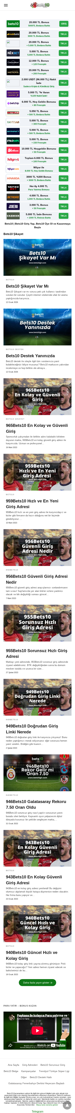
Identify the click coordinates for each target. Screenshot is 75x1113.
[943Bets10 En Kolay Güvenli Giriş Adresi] (37, 848)
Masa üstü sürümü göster (47, 1105)
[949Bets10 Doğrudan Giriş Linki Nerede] (37, 697)
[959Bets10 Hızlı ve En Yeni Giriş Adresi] (37, 472)
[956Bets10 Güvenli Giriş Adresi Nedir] (37, 547)
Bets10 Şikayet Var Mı (27, 286)
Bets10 (10, 280)
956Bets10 (12, 570)
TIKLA (64, 34)
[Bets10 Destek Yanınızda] (37, 327)
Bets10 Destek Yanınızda (30, 355)
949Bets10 (12, 720)
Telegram (37, 1111)
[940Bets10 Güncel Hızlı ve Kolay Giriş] (37, 923)
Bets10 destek (15, 349)
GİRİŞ (64, 24)
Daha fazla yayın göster (36, 982)
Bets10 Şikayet (15, 419)
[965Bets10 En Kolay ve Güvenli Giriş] (37, 396)
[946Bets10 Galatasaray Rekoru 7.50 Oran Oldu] (37, 772)
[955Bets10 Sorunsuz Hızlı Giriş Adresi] (37, 623)
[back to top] (67, 1105)
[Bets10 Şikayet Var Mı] (37, 257)
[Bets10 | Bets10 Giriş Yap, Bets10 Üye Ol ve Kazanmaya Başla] (40, 5)
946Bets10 (12, 795)
